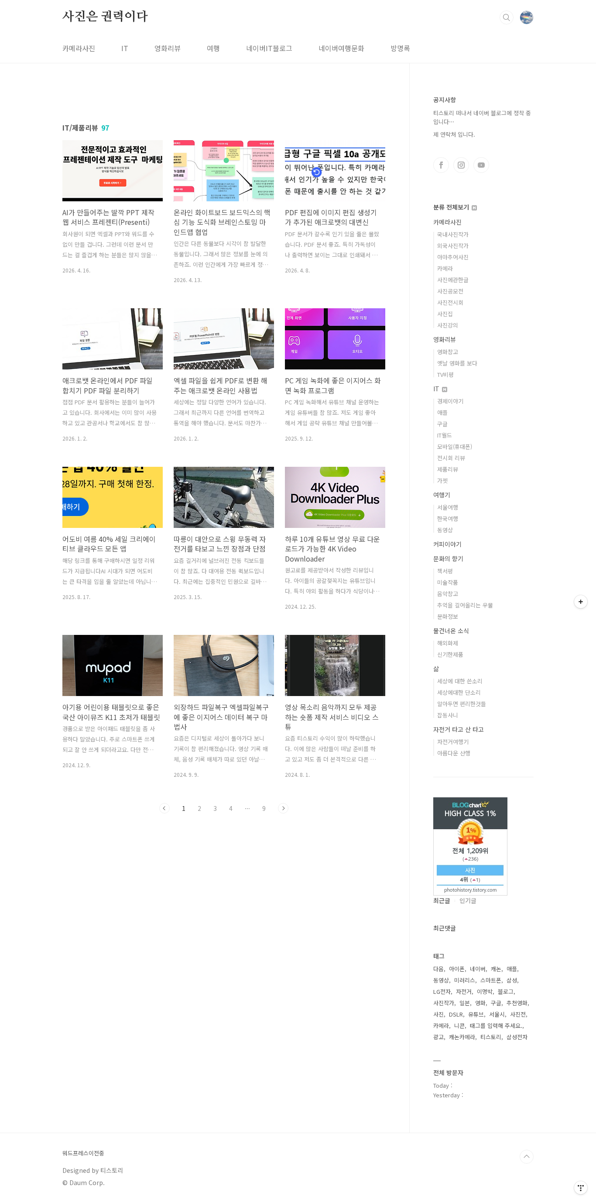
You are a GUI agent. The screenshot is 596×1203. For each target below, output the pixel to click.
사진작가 (443, 1003)
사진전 (518, 1014)
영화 (480, 1003)
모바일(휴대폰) (454, 446)
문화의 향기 (448, 558)
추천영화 (517, 1003)
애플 (442, 412)
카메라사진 (78, 48)
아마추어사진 (453, 257)
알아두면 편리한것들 (461, 704)
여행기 (441, 494)
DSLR (456, 1014)
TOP (527, 1157)
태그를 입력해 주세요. (496, 1025)
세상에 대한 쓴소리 (460, 681)
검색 (506, 17)
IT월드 (444, 435)
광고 (438, 1037)
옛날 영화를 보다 (457, 363)
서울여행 (447, 507)
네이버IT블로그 (269, 48)
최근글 (441, 900)
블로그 (506, 991)
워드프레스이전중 (83, 1153)
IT (124, 48)
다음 (283, 808)
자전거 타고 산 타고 (458, 729)
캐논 (496, 969)
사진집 (445, 314)
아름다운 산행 (453, 753)
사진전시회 (450, 302)
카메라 (445, 268)
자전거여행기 (453, 742)
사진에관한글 (453, 280)
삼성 (512, 980)
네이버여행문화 (341, 48)
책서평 (445, 571)
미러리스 (464, 980)
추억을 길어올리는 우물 (465, 605)
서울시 (497, 1014)
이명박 (485, 991)
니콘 (459, 1025)
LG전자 (442, 991)
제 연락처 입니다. (454, 134)
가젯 (442, 480)
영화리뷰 (167, 48)
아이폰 (457, 969)
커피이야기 (447, 544)
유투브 (481, 165)
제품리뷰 (447, 469)
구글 (442, 424)
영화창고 (447, 352)
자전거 (464, 991)
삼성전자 (517, 1037)
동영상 (445, 530)
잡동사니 (447, 715)
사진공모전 (450, 291)
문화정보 (447, 616)
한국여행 (447, 518)
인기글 (467, 900)
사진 (438, 1014)
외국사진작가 (453, 245)
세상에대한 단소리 (459, 692)
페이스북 (441, 165)
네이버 (478, 969)
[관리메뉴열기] (580, 1187)
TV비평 (445, 374)
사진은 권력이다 (104, 17)
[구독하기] (580, 601)
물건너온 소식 (451, 630)
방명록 (400, 48)
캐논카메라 (462, 1037)
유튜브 (476, 1014)
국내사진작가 (453, 234)
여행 (213, 48)
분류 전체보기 (452, 207)
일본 (464, 1003)
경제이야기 (450, 401)
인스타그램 (461, 165)
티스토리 (490, 1037)
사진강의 (447, 325)
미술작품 (447, 582)
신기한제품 (450, 654)
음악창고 (447, 593)
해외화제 (447, 643)
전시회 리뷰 (451, 458)
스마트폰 (490, 980)
